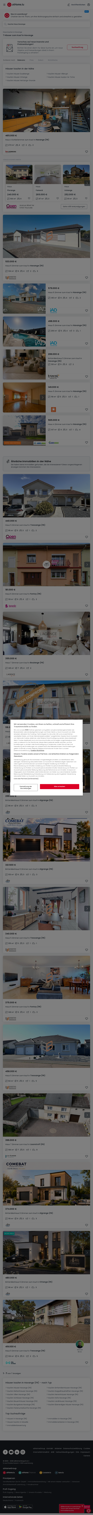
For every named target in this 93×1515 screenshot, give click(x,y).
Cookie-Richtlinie (37, 750)
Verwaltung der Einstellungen (26, 787)
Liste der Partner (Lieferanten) (26, 779)
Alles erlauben (59, 786)
